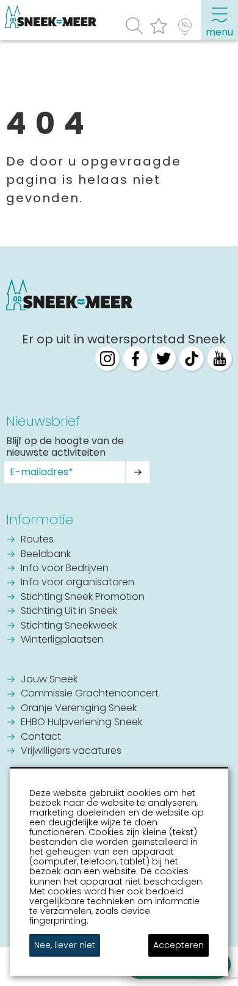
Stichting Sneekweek (69, 626)
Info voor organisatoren (77, 583)
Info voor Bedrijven (65, 569)
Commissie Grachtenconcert (90, 694)
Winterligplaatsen (62, 640)
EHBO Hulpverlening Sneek (81, 723)
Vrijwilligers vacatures (71, 751)
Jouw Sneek (49, 680)
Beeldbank (46, 555)
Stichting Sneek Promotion (83, 597)
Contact (41, 737)
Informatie (39, 519)
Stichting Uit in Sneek (69, 611)
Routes (37, 540)
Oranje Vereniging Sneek (79, 709)
